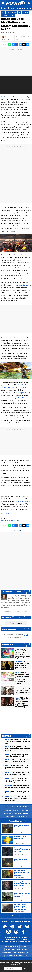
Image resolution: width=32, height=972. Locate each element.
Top (5, 807)
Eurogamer (21, 952)
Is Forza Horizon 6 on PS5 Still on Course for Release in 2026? (17, 773)
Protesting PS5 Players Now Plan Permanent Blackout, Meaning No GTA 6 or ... (17, 748)
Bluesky (18, 611)
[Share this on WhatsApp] (9, 44)
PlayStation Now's (7, 97)
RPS (25, 956)
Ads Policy (18, 813)
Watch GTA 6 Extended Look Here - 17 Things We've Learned (16, 760)
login (26, 635)
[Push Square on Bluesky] (27, 927)
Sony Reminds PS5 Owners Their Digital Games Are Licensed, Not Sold (17, 741)
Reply (25, 611)
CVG (20, 956)
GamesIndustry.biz (11, 956)
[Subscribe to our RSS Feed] (5, 927)
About (11, 807)
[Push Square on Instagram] (8, 932)
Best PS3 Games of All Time (10, 521)
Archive (25, 813)
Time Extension (10, 949)
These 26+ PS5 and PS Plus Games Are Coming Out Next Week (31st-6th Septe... (16, 798)
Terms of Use (8, 813)
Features (11, 15)
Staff (16, 807)
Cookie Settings (10, 816)
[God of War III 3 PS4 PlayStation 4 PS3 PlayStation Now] (16, 243)
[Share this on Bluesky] (13, 44)
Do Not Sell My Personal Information (19, 941)
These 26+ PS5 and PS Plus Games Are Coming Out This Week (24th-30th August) (16, 780)
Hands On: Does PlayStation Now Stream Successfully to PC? (15, 24)
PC (19, 12)
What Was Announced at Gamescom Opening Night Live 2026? (17, 786)
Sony (3, 12)
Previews (4, 15)
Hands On (25, 12)
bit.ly (7, 513)
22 (12, 694)
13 (12, 669)
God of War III (24, 285)
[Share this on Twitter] (20, 44)
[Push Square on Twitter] (19, 927)
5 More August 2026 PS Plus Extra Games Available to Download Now (16, 767)
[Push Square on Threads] (16, 932)
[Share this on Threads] (24, 44)
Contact (15, 810)
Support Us (7, 810)
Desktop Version (22, 816)
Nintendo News (7, 952)
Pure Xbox (24, 946)
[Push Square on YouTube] (12, 927)
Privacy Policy (24, 810)
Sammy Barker (6, 39)
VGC (28, 952)
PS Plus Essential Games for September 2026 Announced (16, 755)
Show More (15, 916)
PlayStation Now (11, 12)
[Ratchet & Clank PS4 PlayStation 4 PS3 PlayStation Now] (16, 370)
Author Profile (9, 611)
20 (20, 530)
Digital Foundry (22, 949)
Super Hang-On (25, 393)
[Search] (29, 3)
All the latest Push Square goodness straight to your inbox (16, 963)
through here (20, 501)
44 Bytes (22, 939)
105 (11, 705)
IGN (15, 952)
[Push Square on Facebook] (23, 932)
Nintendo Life (14, 946)
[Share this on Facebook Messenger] (27, 44)
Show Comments (16, 623)
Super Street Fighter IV (21, 398)
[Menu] (3, 3)
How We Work (24, 807)
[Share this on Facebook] (16, 44)
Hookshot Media (14, 938)
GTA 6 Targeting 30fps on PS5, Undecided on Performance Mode (17, 792)
